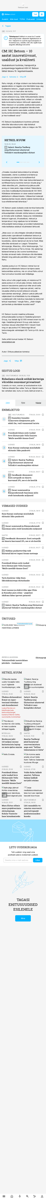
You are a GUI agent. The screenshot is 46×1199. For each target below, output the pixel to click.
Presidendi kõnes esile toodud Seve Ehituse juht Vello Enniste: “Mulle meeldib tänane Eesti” (22, 435)
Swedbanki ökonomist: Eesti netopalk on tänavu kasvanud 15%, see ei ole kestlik (22, 478)
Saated (11, 472)
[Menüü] (4, 1196)
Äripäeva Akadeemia (10, 657)
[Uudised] (12, 1196)
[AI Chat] (34, 1196)
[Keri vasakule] (6, 162)
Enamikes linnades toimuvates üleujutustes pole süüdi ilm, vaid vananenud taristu (23, 420)
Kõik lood (14, 19)
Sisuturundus (12, 376)
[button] (18, 860)
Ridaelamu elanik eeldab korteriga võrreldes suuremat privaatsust (23, 380)
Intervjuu (6, 733)
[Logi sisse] (42, 1196)
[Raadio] (20, 1196)
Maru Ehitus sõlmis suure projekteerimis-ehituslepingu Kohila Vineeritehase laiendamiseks (11, 810)
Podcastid (30, 19)
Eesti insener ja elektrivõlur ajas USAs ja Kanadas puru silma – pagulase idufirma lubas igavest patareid (19, 593)
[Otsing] (27, 1196)
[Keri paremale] (39, 162)
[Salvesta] (43, 414)
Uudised (11, 430)
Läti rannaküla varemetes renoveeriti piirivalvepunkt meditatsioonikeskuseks (33, 810)
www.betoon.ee (8, 342)
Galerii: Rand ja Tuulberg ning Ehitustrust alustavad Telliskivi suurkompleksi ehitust (19, 150)
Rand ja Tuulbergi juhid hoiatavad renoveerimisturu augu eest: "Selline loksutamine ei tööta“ (34, 744)
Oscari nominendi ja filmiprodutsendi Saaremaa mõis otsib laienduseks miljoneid (23, 493)
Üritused (40, 19)
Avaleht (5, 19)
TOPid (22, 19)
